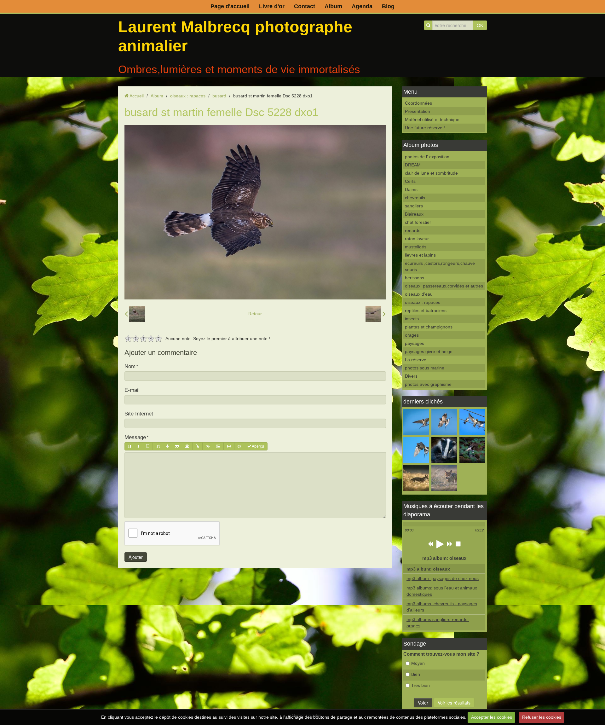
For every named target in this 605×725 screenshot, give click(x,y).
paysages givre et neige (428, 351)
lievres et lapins (420, 255)
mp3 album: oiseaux (428, 568)
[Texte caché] (207, 446)
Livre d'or (272, 6)
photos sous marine (424, 367)
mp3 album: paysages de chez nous (442, 578)
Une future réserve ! (425, 127)
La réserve (415, 359)
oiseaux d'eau (419, 294)
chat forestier (418, 222)
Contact (304, 6)
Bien (415, 674)
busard (219, 95)
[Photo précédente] (135, 314)
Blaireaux (414, 214)
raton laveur (417, 238)
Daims (411, 189)
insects (412, 318)
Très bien (420, 685)
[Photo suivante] (376, 314)
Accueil (137, 95)
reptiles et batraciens (426, 310)
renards (412, 230)
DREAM (413, 164)
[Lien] (197, 446)
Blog (388, 6)
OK (480, 25)
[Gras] (129, 446)
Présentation (417, 111)
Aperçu (257, 446)
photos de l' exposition (427, 156)
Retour (255, 313)
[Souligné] (148, 446)
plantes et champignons (428, 326)
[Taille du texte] (158, 446)
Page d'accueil (230, 6)
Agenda (362, 6)
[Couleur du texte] (167, 446)
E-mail (132, 390)
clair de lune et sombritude (431, 173)
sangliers (414, 205)
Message (135, 437)
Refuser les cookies (541, 717)
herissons (414, 277)
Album (333, 6)
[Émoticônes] (239, 446)
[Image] (218, 446)
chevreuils (415, 197)
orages (412, 335)
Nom (129, 366)
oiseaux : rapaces (187, 95)
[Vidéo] (228, 446)
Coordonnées (418, 103)
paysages (414, 343)
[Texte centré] (187, 446)
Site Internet (138, 414)
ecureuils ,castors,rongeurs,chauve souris (440, 266)
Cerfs (410, 181)
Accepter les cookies (491, 717)
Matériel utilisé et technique (432, 119)
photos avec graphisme (428, 384)
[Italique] (138, 446)
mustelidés (415, 246)
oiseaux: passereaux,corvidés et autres (444, 285)
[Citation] (177, 446)
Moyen (418, 663)
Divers (411, 376)
